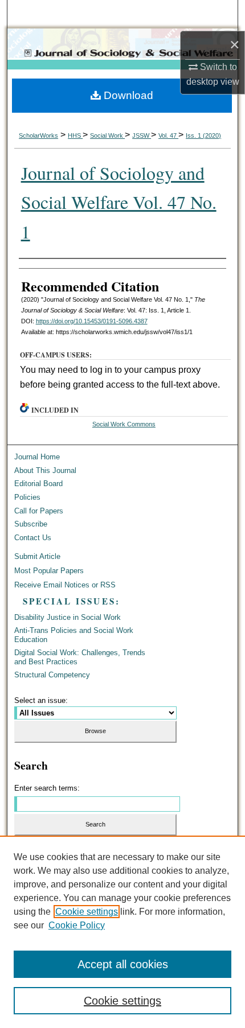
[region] (122, 932)
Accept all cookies (122, 964)
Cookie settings (86, 911)
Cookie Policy (76, 925)
